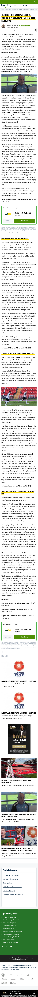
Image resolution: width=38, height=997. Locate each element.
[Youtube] (26, 6)
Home (2, 9)
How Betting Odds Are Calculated (12, 931)
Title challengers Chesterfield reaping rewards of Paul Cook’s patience (18, 816)
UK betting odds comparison (12, 887)
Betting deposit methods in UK (13, 895)
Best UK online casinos (10, 879)
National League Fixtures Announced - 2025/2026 (18, 681)
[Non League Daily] (8, 6)
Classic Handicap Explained (11, 937)
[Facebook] (20, 6)
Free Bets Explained (8, 928)
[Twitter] (23, 6)
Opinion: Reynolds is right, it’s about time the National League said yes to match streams (17, 850)
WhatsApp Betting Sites (9, 917)
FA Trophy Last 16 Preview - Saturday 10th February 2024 (16, 782)
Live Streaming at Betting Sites (11, 920)
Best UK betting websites (11, 875)
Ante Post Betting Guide (9, 925)
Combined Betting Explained (11, 934)
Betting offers (7, 883)
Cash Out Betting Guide (9, 922)
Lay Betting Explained (9, 939)
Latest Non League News (11, 9)
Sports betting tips (9, 891)
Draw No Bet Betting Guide (10, 942)
